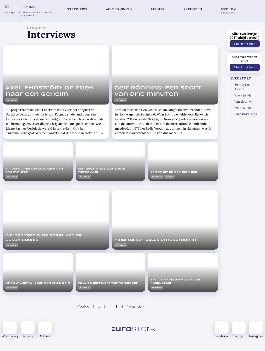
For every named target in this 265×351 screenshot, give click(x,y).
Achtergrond (119, 9)
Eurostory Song (245, 114)
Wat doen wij (243, 101)
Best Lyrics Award (242, 87)
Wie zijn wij (242, 95)
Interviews (76, 9)
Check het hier (244, 44)
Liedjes (157, 9)
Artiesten (192, 9)
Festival (229, 10)
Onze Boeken (243, 108)
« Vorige (83, 306)
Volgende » (135, 306)
